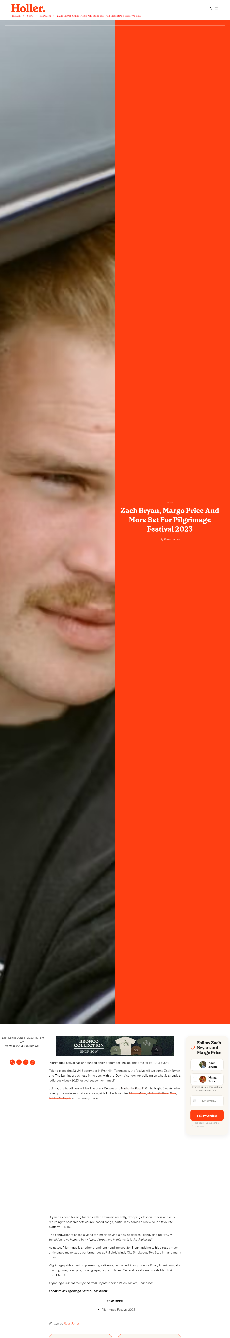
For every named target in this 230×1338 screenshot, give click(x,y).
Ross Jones (171, 538)
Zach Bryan (172, 1070)
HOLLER (16, 16)
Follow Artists (207, 1116)
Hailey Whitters (158, 1092)
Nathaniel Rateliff (132, 1087)
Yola (173, 1092)
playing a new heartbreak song (128, 1234)
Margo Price (137, 1092)
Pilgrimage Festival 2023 (118, 1309)
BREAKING (45, 16)
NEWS (30, 16)
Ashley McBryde (60, 1097)
